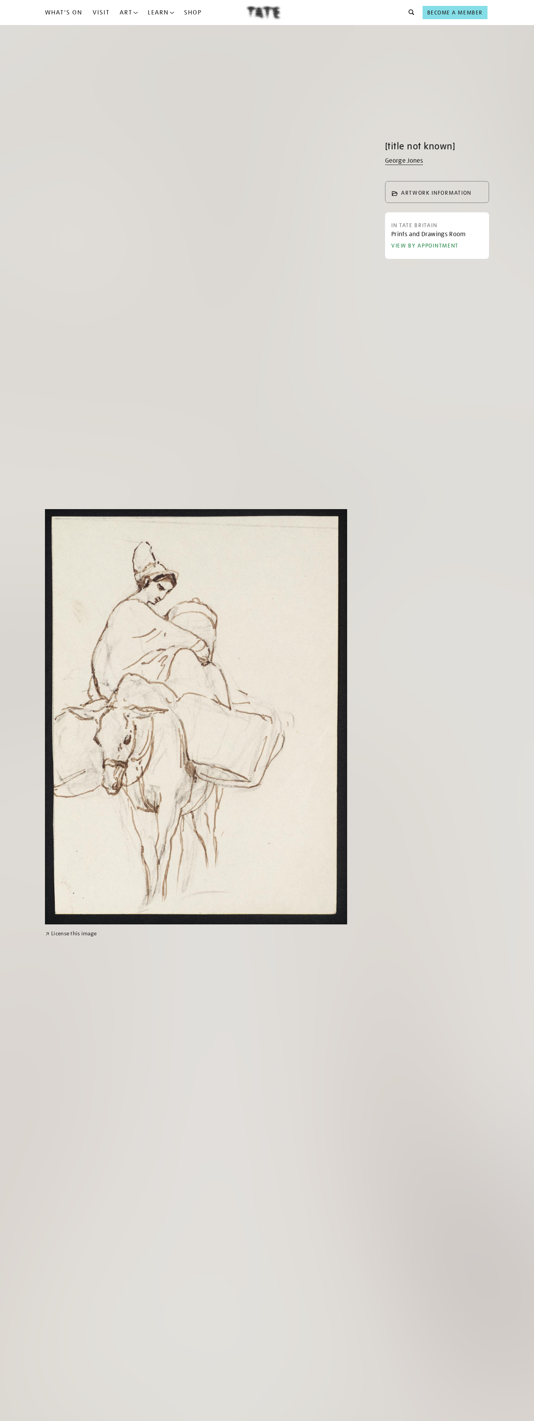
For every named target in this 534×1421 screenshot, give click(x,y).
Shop (193, 12)
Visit (101, 12)
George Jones (404, 161)
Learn (158, 12)
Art (126, 12)
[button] (409, 12)
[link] (71, 933)
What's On (63, 12)
